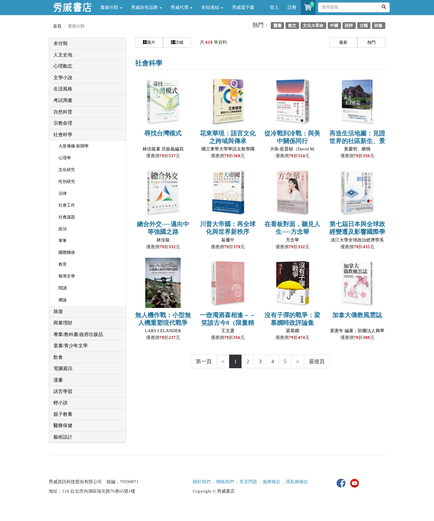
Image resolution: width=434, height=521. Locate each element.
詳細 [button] (179, 42)
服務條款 (271, 481)
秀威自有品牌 (145, 7)
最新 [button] (343, 42)
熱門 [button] (371, 42)
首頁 (57, 26)
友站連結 (210, 7)
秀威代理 (180, 7)
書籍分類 (109, 7)
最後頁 (317, 361)
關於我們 (202, 481)
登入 (274, 7)
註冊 (292, 7)
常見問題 (248, 481)
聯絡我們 (225, 481)
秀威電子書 (243, 7)
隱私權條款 (297, 481)
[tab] (87, 43)
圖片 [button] (151, 42)
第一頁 (204, 361)
